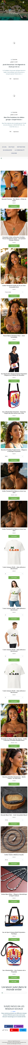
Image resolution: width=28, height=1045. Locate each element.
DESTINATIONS (21, 147)
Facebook (9, 1026)
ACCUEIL (4, 147)
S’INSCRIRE (14, 153)
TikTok (6, 1030)
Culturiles (14, 59)
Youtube (15, 1030)
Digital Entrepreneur (16, 1041)
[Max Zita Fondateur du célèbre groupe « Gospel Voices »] (14, 95)
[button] (23, 2)
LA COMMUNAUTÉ (19, 150)
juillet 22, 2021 (14, 114)
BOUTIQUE (11, 147)
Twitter (23, 1030)
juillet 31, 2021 (14, 62)
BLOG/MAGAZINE (7, 150)
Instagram (19, 1026)
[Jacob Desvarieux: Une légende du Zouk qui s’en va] (14, 43)
